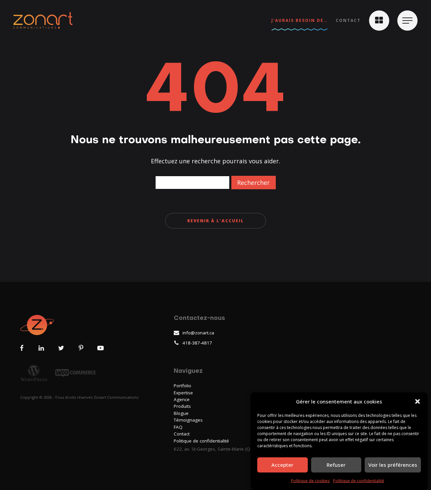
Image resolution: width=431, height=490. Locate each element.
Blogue (181, 413)
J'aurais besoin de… (299, 20)
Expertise (183, 393)
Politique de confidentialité (358, 481)
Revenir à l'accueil (215, 221)
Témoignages (188, 420)
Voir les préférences (392, 464)
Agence (182, 399)
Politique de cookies (310, 481)
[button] (417, 401)
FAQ (178, 427)
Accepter (282, 464)
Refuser (336, 464)
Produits (182, 406)
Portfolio (182, 386)
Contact (348, 20)
